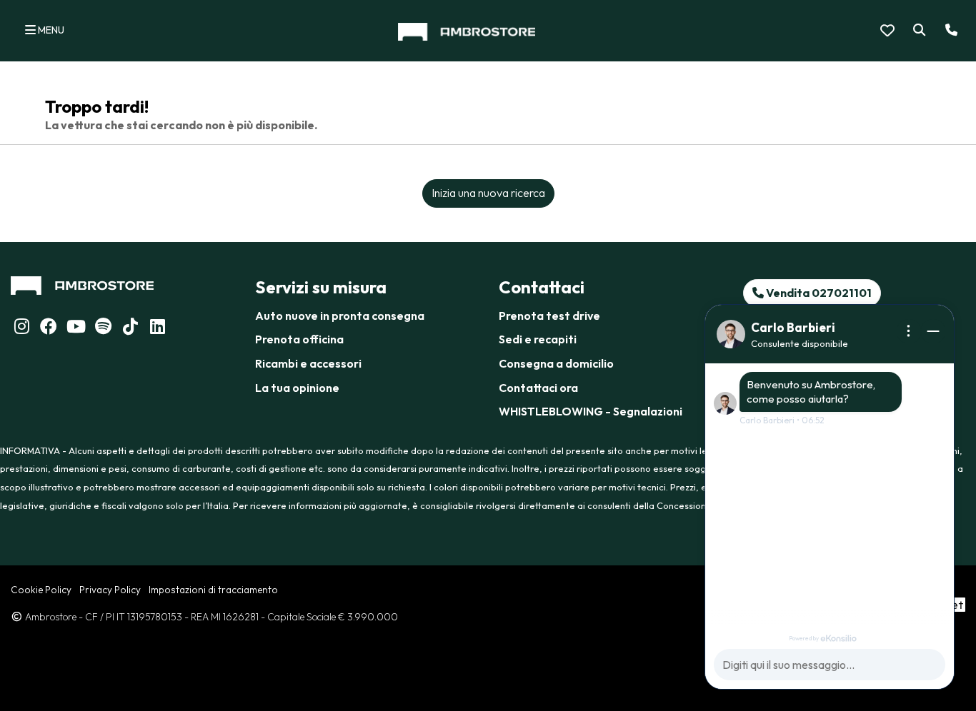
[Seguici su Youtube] (75, 328)
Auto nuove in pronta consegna (339, 315)
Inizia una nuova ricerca (488, 193)
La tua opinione (297, 387)
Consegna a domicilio (556, 363)
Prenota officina (299, 339)
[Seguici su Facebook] (48, 328)
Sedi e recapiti (538, 339)
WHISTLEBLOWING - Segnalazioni (590, 411)
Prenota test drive (549, 315)
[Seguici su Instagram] (21, 328)
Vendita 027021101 (818, 293)
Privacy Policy (110, 589)
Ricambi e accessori (308, 363)
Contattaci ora (538, 387)
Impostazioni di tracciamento (213, 589)
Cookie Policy (41, 589)
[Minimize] (933, 331)
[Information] (909, 331)
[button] (916, 31)
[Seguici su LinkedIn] (103, 328)
